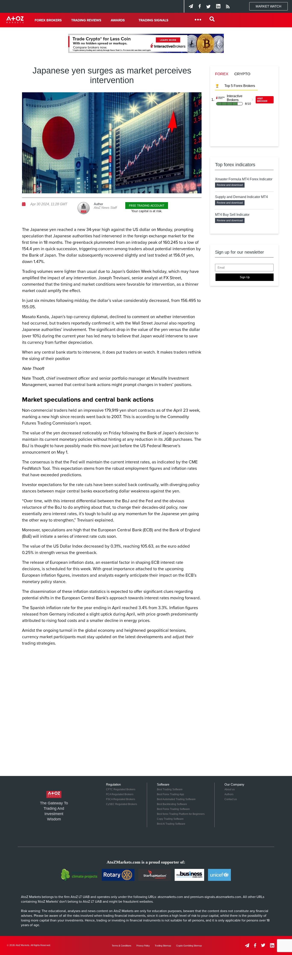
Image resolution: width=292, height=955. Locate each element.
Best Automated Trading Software (176, 799)
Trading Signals (153, 20)
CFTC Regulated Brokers (120, 789)
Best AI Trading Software (171, 823)
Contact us (230, 799)
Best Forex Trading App (170, 794)
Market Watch (268, 6)
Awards (118, 20)
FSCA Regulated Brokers (120, 799)
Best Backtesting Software (172, 804)
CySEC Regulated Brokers (121, 804)
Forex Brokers (48, 20)
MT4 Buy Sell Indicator (232, 214)
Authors (228, 794)
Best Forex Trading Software (173, 809)
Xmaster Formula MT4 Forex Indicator (243, 179)
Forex (221, 74)
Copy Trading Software (170, 818)
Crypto (242, 74)
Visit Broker (262, 99)
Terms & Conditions (121, 945)
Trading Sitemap (163, 945)
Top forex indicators (235, 164)
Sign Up (245, 277)
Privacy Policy (143, 945)
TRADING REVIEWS (86, 20)
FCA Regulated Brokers (119, 794)
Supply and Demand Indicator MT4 (241, 197)
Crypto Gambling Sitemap (189, 945)
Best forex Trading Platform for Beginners (181, 813)
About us (229, 789)
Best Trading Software (170, 789)
